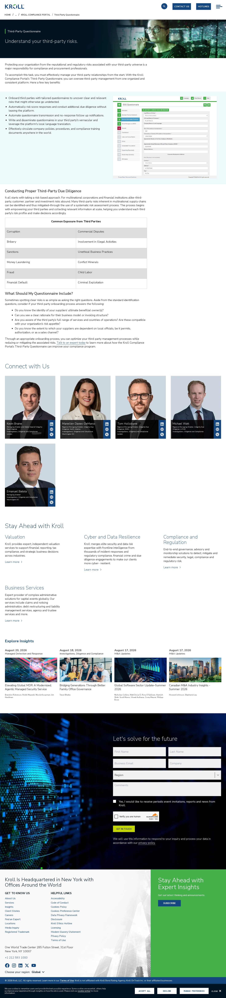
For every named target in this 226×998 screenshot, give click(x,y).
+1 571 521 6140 (51, 502)
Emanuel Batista (51, 492)
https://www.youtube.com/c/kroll (33, 965)
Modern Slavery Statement (66, 932)
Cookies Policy (59, 906)
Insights (9, 906)
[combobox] (38, 972)
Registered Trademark (17, 932)
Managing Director (14, 495)
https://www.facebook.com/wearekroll (7, 965)
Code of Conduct (60, 902)
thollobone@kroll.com (162, 429)
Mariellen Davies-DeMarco (107, 424)
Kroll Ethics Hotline (61, 923)
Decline (167, 991)
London (9, 434)
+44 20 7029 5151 (51, 434)
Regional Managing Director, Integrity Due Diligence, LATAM (188, 428)
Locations (10, 923)
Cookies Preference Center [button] (65, 911)
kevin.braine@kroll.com (51, 429)
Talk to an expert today (71, 342)
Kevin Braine (51, 424)
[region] (113, 991)
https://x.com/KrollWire (27, 965)
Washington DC (68, 434)
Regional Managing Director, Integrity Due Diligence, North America (77, 428)
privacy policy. (146, 843)
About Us (10, 898)
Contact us (181, 6)
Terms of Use (58, 940)
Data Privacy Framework (64, 915)
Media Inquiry (12, 927)
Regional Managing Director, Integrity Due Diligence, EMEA (133, 428)
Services (9, 902)
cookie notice (84, 991)
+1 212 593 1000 (16, 957)
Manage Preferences (194, 991)
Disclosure (56, 919)
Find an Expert (12, 919)
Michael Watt (217, 424)
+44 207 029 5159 (162, 434)
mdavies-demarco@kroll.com (107, 429)
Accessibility (58, 898)
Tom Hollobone (162, 424)
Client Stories (12, 911)
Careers (9, 915)
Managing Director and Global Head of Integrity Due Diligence (24, 428)
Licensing (56, 927)
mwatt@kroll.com (217, 429)
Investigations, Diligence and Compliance (22, 432)
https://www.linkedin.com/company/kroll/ (20, 965)
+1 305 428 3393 (217, 434)
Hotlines (203, 6)
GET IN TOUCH (124, 829)
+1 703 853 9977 (107, 434)
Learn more (12, 562)
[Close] (220, 991)
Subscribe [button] (169, 903)
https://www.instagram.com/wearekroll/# (14, 965)
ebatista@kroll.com (51, 497)
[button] (164, 6)
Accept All (144, 991)
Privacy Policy (58, 936)
